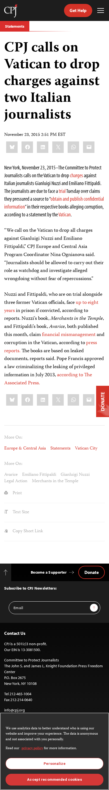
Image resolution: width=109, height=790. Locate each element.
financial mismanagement (69, 335)
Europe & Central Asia (25, 448)
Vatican (64, 214)
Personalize (54, 763)
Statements (14, 26)
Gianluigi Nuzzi (75, 475)
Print (16, 493)
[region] (54, 751)
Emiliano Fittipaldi (39, 475)
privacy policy (32, 748)
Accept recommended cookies (54, 779)
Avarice (11, 475)
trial (62, 190)
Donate (91, 572)
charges (76, 175)
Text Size (20, 512)
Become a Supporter (49, 572)
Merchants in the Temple (55, 481)
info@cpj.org (14, 710)
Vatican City (86, 448)
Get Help (78, 10)
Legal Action (15, 481)
